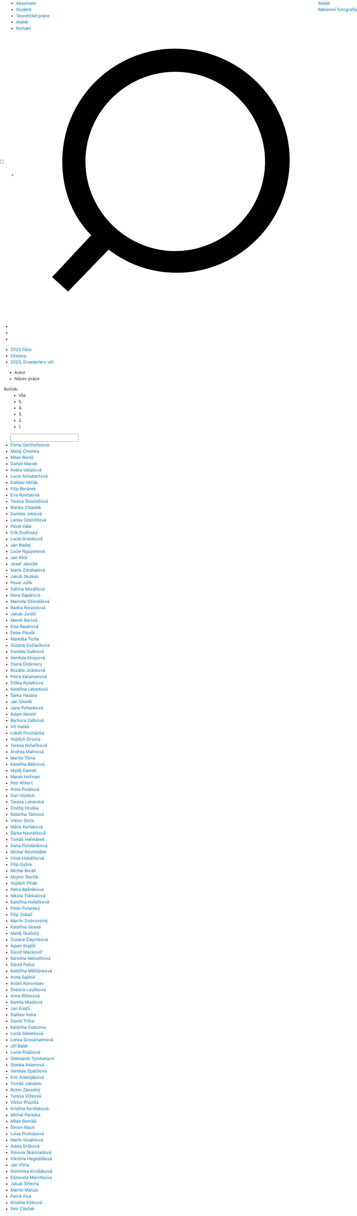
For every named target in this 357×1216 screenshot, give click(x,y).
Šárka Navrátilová (28, 833)
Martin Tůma (22, 757)
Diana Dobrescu (26, 664)
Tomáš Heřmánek (27, 839)
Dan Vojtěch (22, 795)
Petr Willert (21, 783)
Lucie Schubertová (29, 476)
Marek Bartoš (23, 620)
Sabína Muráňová (27, 588)
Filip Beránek (23, 488)
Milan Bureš (21, 457)
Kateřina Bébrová (27, 764)
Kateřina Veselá (25, 927)
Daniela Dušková (27, 651)
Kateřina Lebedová (29, 689)
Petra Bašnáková (27, 889)
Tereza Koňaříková (28, 745)
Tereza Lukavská (27, 801)
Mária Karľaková (26, 826)
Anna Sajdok (22, 977)
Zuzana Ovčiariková (30, 645)
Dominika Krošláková (31, 1171)
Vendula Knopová (27, 657)
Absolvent (26, 3)
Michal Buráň (23, 870)
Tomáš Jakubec (26, 1083)
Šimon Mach (22, 1127)
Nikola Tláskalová (27, 895)
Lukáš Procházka (27, 732)
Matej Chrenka (24, 451)
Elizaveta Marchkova (31, 1177)
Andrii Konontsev (27, 983)
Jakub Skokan (24, 576)
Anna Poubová (24, 789)
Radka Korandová (27, 607)
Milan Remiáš (23, 1121)
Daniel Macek (23, 463)
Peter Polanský (25, 908)
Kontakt (23, 28)
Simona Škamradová (30, 1152)
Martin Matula (24, 1190)
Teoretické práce (32, 15)
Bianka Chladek (25, 507)
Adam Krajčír (23, 945)
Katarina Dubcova (28, 1027)
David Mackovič (26, 952)
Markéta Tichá (24, 639)
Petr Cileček (22, 1208)
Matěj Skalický (24, 933)
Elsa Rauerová (24, 626)
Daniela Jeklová (26, 513)
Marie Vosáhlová (26, 1139)
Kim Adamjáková (27, 1077)
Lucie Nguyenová (27, 551)
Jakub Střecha (24, 1183)
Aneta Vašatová (26, 469)
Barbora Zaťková (27, 720)
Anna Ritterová (25, 995)
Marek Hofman (25, 776)
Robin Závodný (25, 1089)
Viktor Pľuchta (24, 1102)
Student (23, 9)
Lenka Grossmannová (31, 1039)
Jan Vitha (19, 1164)
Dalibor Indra (23, 1014)
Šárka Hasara (23, 695)
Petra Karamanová (28, 676)
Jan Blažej (20, 545)
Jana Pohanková (26, 707)
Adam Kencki (23, 714)
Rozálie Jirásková (27, 670)
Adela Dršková (24, 1146)
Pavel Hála (20, 526)
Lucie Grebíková (26, 538)
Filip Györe (21, 864)
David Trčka (22, 1020)
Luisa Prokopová (27, 1133)
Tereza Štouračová (29, 501)
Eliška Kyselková (26, 682)
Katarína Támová (27, 814)
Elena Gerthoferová (29, 444)
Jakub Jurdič (23, 613)
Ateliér (22, 22)
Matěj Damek (23, 770)
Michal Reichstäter (28, 851)
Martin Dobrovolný (29, 920)
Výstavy (18, 355)
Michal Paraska (25, 1114)
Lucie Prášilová (25, 1052)
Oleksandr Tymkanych (32, 1058)
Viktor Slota (22, 820)
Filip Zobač (21, 914)
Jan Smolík (21, 701)
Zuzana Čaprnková (29, 939)
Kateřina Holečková (29, 901)
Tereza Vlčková (25, 1096)
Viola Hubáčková (27, 858)
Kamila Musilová (26, 1002)
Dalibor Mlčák (24, 482)
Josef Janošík (24, 563)
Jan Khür (19, 557)
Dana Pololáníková (28, 845)
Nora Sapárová (25, 595)
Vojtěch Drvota (25, 739)
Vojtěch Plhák (23, 883)
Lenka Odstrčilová (28, 520)
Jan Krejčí (20, 1008)
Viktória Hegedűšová (31, 1158)
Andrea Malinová (27, 751)
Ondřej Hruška (24, 808)
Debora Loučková (28, 989)
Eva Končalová (24, 495)
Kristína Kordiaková (29, 1108)
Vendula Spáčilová (28, 1071)
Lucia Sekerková (26, 1033)
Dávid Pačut (22, 964)
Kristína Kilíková (26, 1202)
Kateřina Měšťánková (31, 970)
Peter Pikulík (22, 632)
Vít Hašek (20, 726)
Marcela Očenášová (29, 601)
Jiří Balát (19, 1046)
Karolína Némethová (30, 958)
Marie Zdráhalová (27, 570)
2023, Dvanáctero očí (32, 361)
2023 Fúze (20, 349)
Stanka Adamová (27, 1064)
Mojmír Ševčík (24, 876)
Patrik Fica (20, 1196)
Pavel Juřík (21, 582)
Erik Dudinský (24, 532)
